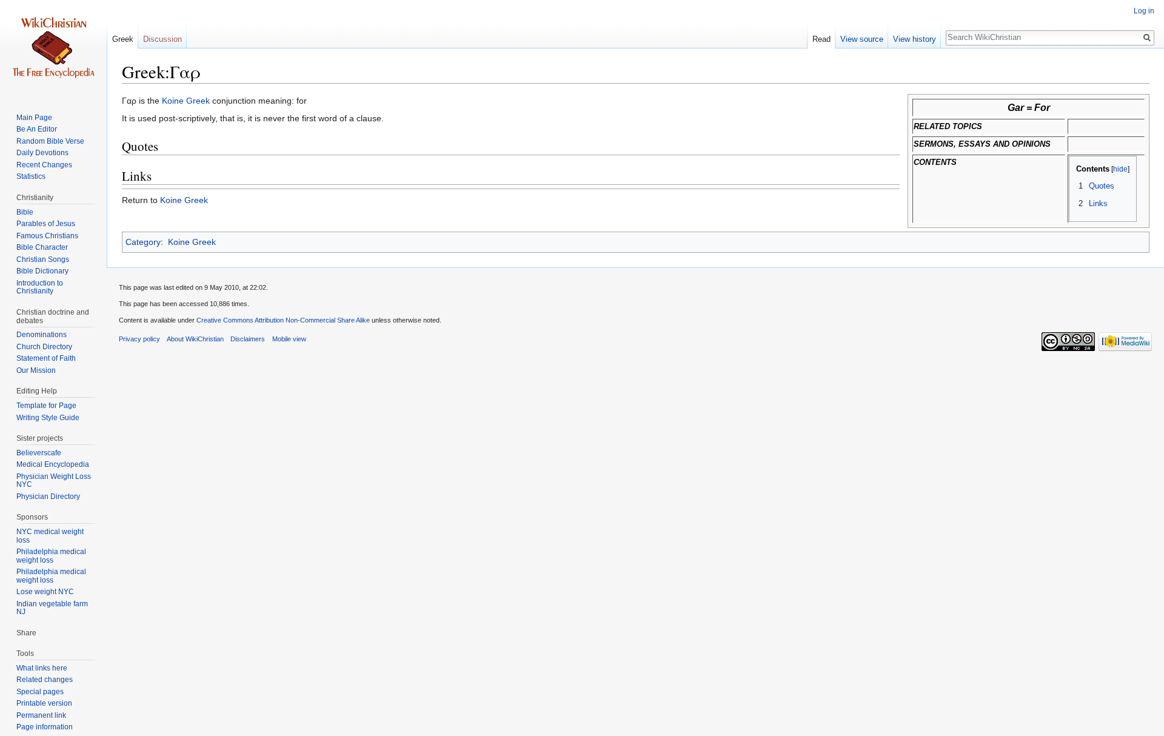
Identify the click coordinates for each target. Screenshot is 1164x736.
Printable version (44, 703)
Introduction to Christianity (39, 287)
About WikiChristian (195, 339)
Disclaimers (247, 339)
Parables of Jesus (45, 223)
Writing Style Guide (47, 417)
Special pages (40, 691)
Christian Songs (42, 259)
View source (861, 39)
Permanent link (41, 715)
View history (914, 39)
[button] (1082, 169)
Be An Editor (36, 129)
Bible (24, 212)
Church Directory (44, 347)
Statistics (30, 176)
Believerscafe (38, 453)
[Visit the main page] (53, 48)
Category (143, 242)
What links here (41, 668)
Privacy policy (139, 339)
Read (821, 39)
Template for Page (46, 405)
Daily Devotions (42, 153)
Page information (44, 727)
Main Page (34, 117)
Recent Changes (44, 165)
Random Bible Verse (50, 141)
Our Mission (36, 370)
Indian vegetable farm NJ (52, 608)
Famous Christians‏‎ (47, 236)
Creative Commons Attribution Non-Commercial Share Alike (283, 320)
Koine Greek (186, 100)
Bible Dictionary (42, 271)
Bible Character (42, 247)
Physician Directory (48, 496)
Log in (1144, 11)
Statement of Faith (46, 358)
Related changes (44, 679)
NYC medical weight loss (50, 535)
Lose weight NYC (45, 591)
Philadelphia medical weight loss (51, 555)
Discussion (162, 39)
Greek (122, 39)
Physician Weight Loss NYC (53, 480)
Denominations (41, 334)
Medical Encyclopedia (52, 464)
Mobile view (289, 339)
